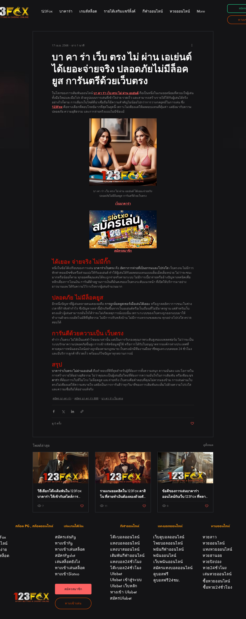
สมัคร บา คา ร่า (62, 398)
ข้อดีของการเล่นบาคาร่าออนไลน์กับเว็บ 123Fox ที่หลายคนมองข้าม (185, 494)
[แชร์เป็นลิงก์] (82, 411)
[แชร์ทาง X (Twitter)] (63, 411)
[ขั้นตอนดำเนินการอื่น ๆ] (191, 45)
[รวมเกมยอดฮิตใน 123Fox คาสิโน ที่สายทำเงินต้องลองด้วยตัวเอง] (123, 467)
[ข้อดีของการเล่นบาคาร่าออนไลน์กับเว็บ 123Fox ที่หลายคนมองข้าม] (185, 467)
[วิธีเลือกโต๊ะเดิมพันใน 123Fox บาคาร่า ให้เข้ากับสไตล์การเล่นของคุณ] (60, 467)
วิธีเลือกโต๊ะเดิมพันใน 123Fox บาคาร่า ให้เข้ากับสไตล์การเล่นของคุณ (59, 494)
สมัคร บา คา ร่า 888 (86, 398)
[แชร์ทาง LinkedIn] (72, 411)
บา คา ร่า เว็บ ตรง (112, 398)
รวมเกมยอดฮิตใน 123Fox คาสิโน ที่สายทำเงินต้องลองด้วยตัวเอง (123, 494)
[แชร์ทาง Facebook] (54, 411)
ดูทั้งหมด (208, 445)
